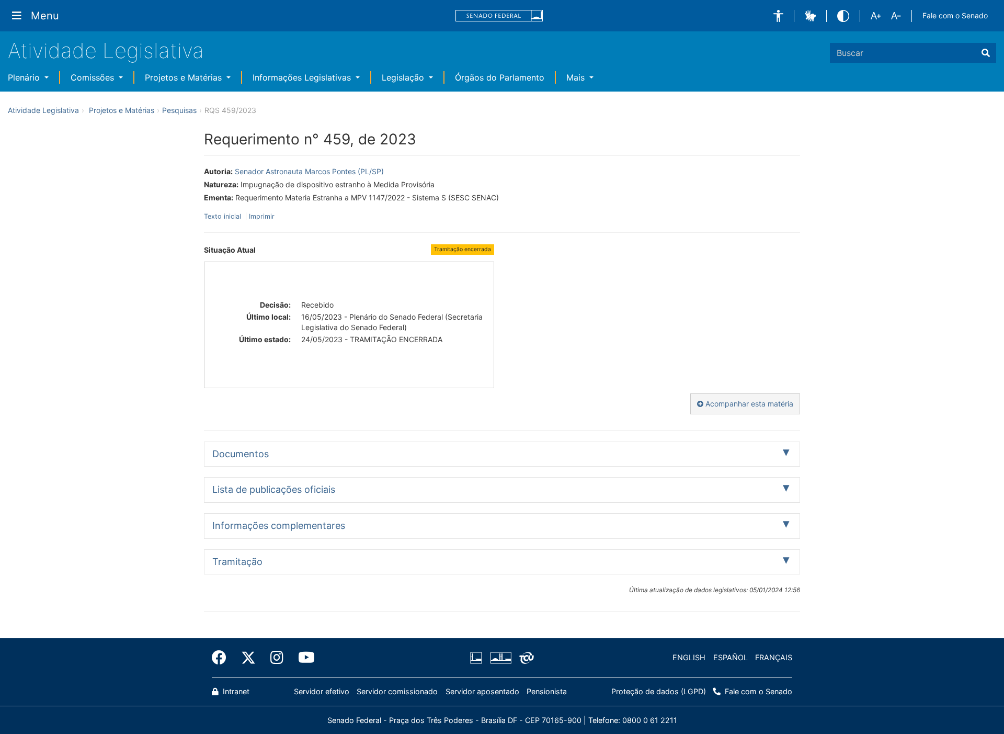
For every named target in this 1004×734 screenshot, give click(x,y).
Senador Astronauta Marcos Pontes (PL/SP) (309, 171)
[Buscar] (985, 52)
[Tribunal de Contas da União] (525, 657)
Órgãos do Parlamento (499, 77)
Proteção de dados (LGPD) (658, 691)
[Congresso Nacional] (500, 657)
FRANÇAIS (773, 657)
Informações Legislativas (303, 77)
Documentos (240, 453)
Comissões (94, 77)
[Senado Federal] (499, 16)
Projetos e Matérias (184, 77)
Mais (576, 77)
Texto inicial (223, 216)
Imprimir (262, 216)
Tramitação (237, 561)
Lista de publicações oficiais (273, 489)
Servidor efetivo (321, 691)
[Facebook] (223, 658)
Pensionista (547, 691)
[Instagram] (277, 658)
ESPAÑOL (730, 657)
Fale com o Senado (955, 15)
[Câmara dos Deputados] (478, 657)
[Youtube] (303, 658)
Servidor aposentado (482, 691)
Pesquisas (179, 110)
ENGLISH (688, 657)
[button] (778, 16)
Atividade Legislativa (106, 50)
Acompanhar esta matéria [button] (748, 403)
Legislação (404, 77)
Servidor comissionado (397, 691)
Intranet (235, 691)
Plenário (25, 77)
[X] (248, 658)
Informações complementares (278, 525)
